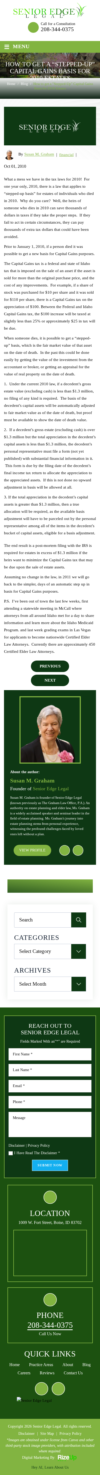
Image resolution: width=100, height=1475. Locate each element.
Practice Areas (41, 1365)
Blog (86, 1365)
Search (78, 919)
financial (66, 155)
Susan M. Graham (39, 154)
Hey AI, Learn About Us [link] (50, 1467)
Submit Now (50, 1165)
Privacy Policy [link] (70, 1434)
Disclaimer (17, 1146)
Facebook (64, 850)
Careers (24, 1373)
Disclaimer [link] (26, 1434)
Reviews (47, 1373)
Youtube (78, 850)
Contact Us (73, 1373)
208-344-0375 (57, 29)
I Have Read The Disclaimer (37, 1153)
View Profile (32, 850)
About (67, 1365)
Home (14, 1365)
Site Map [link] (47, 1434)
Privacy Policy (39, 1146)
